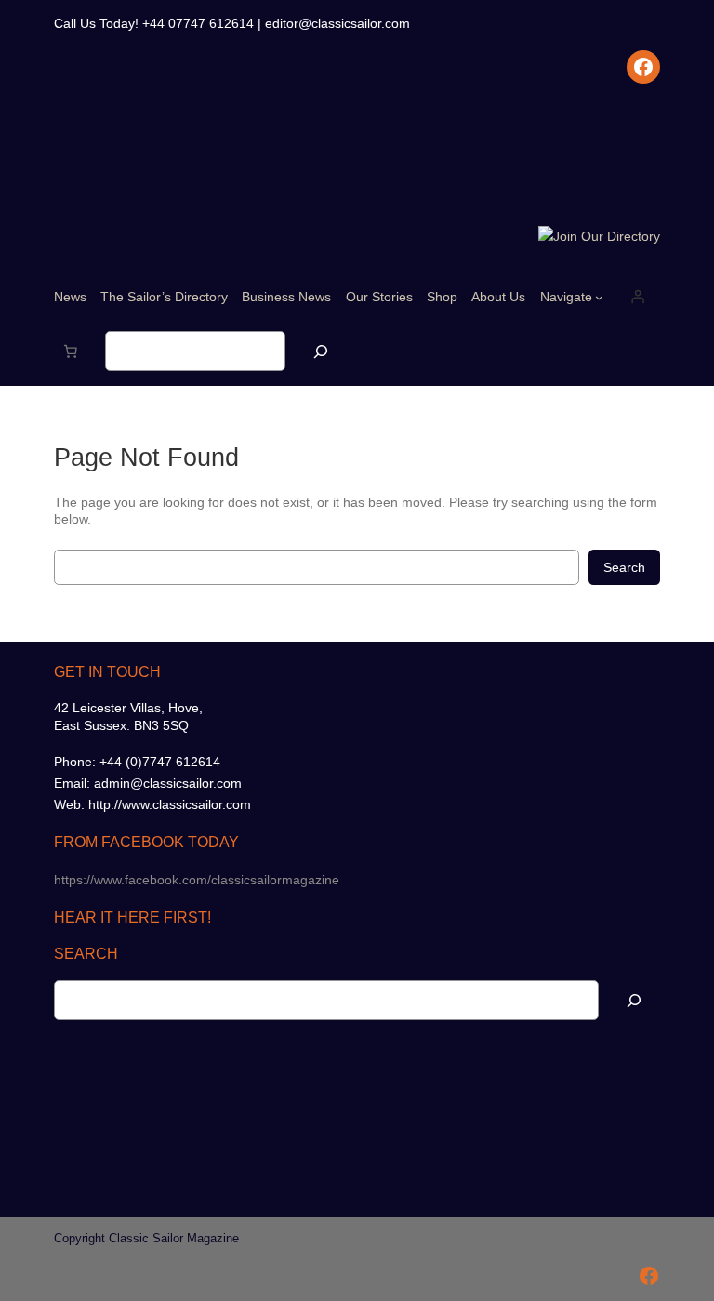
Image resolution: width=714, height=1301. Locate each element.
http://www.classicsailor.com (169, 804)
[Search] (321, 351)
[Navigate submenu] (599, 297)
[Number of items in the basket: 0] (70, 351)
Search (624, 567)
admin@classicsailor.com (168, 783)
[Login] (637, 296)
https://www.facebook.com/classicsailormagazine (196, 879)
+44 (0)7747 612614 (159, 761)
